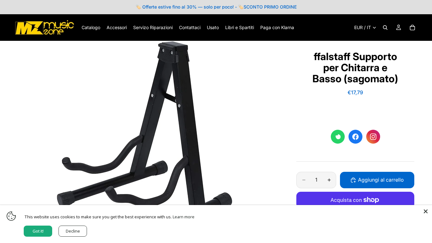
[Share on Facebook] (355, 137)
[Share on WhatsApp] (338, 137)
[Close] (426, 211)
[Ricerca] (385, 27)
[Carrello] (412, 27)
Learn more (183, 217)
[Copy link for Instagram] (373, 137)
